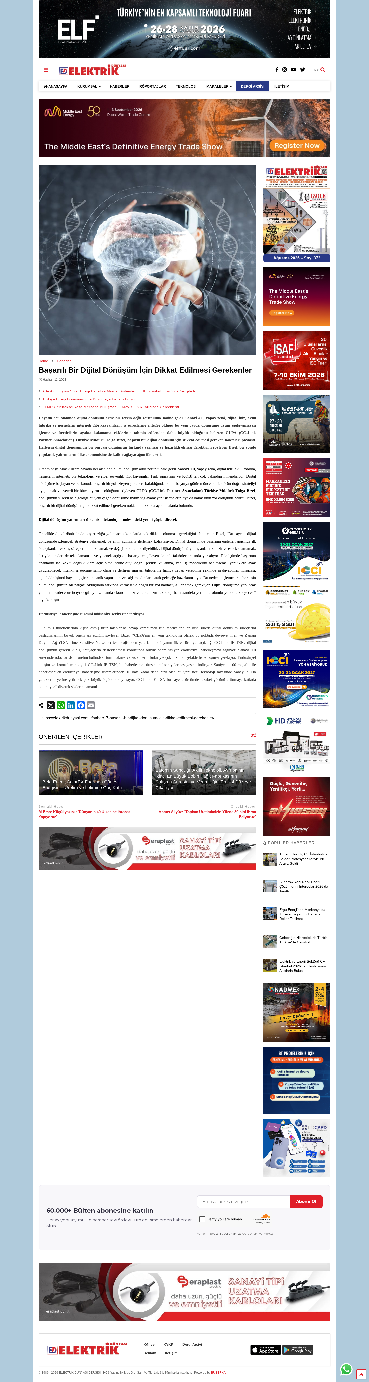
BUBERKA (218, 1372)
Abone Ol (306, 1201)
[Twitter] (302, 70)
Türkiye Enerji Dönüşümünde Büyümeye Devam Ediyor (89, 399)
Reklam (150, 1353)
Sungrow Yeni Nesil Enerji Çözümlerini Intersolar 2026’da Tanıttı (303, 886)
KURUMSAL (87, 86)
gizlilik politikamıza (227, 1233)
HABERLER (119, 86)
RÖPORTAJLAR (152, 86)
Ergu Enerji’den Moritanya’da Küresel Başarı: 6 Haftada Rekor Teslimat (302, 914)
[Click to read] (91, 772)
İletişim (171, 1353)
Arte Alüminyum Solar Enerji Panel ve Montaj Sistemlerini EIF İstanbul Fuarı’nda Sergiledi (118, 391)
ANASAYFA (57, 86)
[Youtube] (293, 70)
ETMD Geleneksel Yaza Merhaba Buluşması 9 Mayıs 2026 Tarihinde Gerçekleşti (110, 407)
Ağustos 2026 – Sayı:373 (296, 258)
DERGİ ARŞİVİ (252, 86)
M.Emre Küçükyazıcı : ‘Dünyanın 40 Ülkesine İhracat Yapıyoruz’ (84, 814)
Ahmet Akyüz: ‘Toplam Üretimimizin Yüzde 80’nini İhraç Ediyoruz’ (207, 814)
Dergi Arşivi (192, 1344)
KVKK (168, 1344)
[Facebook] (277, 70)
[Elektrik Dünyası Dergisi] (90, 69)
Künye (149, 1344)
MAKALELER (217, 86)
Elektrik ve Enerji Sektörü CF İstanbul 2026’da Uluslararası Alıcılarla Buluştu (302, 965)
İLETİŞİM (281, 86)
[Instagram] (284, 70)
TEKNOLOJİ (186, 86)
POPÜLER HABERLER (291, 843)
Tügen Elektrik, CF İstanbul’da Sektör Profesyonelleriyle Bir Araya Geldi (303, 858)
